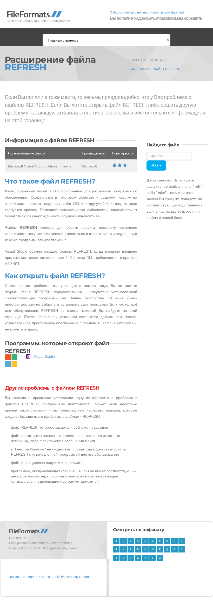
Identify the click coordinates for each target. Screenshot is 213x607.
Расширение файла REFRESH (155, 69)
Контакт (44, 577)
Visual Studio (44, 356)
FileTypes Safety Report (72, 577)
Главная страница (146, 60)
